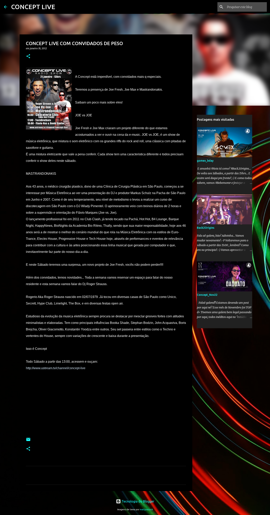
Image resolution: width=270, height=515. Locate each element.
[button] (28, 56)
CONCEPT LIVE (33, 6)
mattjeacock (146, 509)
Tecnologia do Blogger (137, 501)
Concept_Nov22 (207, 294)
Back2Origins (205, 227)
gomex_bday (205, 160)
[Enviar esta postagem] (28, 441)
